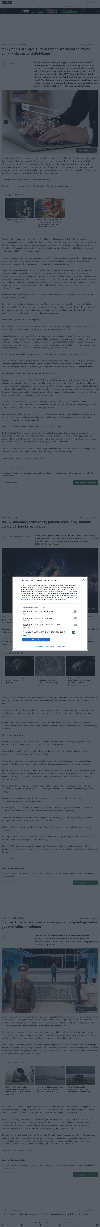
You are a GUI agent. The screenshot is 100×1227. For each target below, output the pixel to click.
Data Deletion (39, 646)
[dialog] (50, 613)
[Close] (84, 580)
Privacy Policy (61, 646)
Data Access (50, 646)
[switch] (74, 611)
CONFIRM (36, 639)
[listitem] (50, 607)
